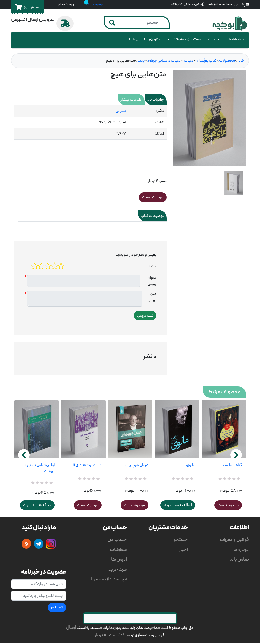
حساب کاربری (159, 39)
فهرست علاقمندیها (109, 579)
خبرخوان (26, 544)
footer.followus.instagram (51, 544)
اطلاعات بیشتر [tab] (131, 99)
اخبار (183, 549)
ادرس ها (119, 559)
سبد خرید (117, 569)
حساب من (117, 539)
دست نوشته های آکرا (86, 465)
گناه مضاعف (232, 465)
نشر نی (120, 111)
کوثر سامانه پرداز (110, 635)
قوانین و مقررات (234, 539)
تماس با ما (137, 39)
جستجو (180, 539)
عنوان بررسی (151, 281)
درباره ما (241, 549)
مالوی (190, 465)
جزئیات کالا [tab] (155, 99)
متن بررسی (151, 297)
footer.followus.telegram (38, 544)
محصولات (213, 39)
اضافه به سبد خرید (37, 505)
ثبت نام (57, 607)
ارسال (71, 627)
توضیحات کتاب (152, 216)
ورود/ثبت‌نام (66, 4)
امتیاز (152, 266)
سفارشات (118, 549)
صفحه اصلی (234, 39)
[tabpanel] (90, 122)
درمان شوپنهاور (136, 465)
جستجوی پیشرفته (187, 39)
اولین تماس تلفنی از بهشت (39, 468)
